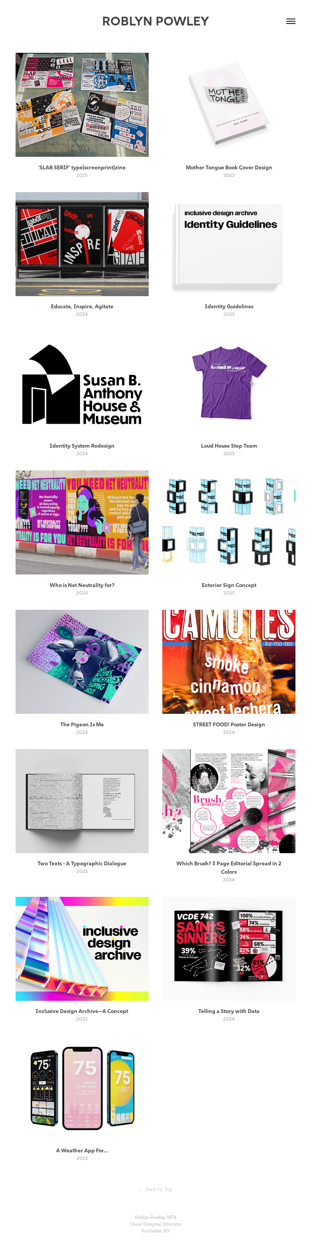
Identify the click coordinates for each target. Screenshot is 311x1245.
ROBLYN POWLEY (155, 21)
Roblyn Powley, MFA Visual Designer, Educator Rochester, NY (155, 1224)
